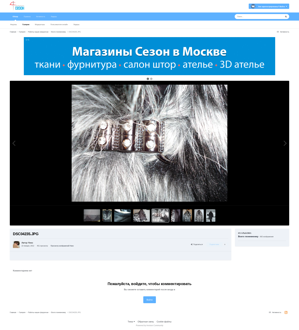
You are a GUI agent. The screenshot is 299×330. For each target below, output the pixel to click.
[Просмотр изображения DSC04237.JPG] (175, 215)
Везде (275, 16)
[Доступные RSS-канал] (286, 312)
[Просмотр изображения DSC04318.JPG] (122, 215)
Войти (150, 299)
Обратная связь (146, 321)
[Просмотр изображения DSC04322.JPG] (107, 215)
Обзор (15, 16)
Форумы (13, 24)
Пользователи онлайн (59, 24)
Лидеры (76, 24)
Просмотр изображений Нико (62, 246)
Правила (27, 16)
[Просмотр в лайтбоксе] (149, 143)
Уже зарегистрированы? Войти (272, 6)
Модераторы (40, 24)
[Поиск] (286, 16)
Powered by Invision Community (149, 325)
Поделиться (197, 244)
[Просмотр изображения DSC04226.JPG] (199, 215)
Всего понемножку (248, 236)
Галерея (25, 24)
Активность (40, 16)
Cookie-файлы (164, 321)
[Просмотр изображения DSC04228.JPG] (187, 215)
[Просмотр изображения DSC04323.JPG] (92, 215)
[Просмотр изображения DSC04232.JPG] (141, 215)
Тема (131, 321)
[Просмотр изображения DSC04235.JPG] (160, 215)
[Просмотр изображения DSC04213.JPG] (210, 215)
